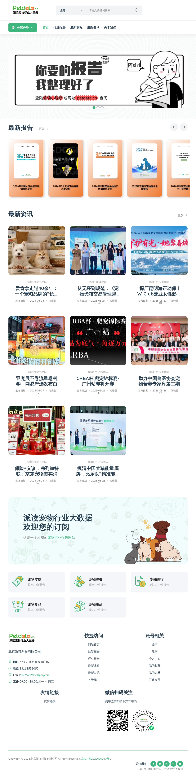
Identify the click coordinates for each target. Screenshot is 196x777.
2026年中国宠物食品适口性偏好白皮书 (59, 187)
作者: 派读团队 (98, 282)
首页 (46, 27)
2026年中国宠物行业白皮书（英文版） (138, 187)
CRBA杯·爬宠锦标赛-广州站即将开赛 (98, 381)
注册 (155, 651)
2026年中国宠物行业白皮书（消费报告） (177, 187)
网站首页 (94, 644)
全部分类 (23, 27)
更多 (42, 128)
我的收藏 (154, 665)
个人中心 (154, 658)
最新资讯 (93, 27)
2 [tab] (98, 107)
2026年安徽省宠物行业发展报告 (99, 187)
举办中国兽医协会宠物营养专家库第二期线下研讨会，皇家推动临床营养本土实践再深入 (159, 381)
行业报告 (59, 27)
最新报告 (94, 651)
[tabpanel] (98, 79)
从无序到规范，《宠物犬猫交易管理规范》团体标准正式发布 (98, 291)
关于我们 (110, 27)
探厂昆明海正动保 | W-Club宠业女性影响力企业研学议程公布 (159, 291)
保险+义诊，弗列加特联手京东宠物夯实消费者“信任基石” (37, 471)
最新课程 (76, 27)
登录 (155, 644)
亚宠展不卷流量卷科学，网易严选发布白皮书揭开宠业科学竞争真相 (36, 381)
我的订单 (154, 672)
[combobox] (71, 10)
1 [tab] (94, 107)
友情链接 (50, 701)
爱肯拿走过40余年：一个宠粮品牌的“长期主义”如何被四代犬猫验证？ (37, 291)
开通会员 (154, 679)
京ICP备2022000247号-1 (96, 758)
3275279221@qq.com (35, 675)
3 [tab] (102, 107)
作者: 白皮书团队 (37, 282)
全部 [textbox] (62, 10)
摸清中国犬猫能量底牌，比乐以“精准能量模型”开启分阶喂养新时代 (98, 471)
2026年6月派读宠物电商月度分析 (19, 187)
